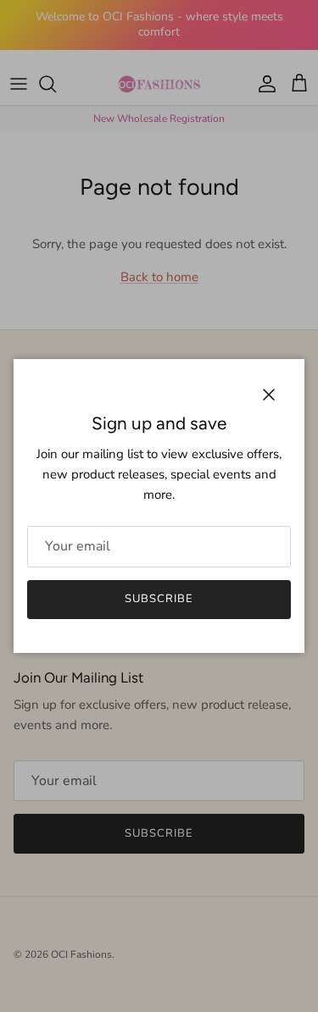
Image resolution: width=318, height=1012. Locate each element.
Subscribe (159, 598)
